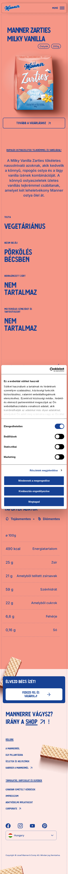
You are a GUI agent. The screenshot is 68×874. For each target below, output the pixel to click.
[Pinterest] (44, 826)
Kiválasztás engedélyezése (34, 491)
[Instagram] (20, 826)
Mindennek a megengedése (34, 480)
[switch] (59, 436)
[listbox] (31, 835)
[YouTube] (32, 826)
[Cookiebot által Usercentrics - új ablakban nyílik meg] (49, 369)
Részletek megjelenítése (44, 470)
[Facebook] (8, 826)
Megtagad (34, 501)
